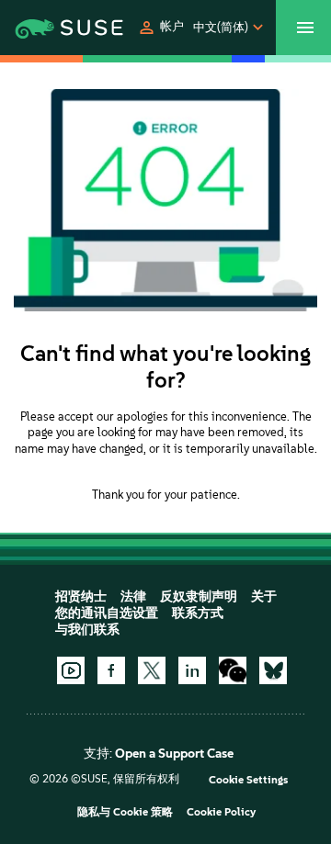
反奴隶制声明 (198, 596)
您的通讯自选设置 (106, 613)
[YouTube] (71, 670)
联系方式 (197, 613)
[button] (160, 27)
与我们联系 (87, 629)
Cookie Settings (248, 779)
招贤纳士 (81, 596)
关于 (264, 596)
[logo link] (44, 27)
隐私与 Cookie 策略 (125, 811)
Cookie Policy (221, 811)
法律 (133, 596)
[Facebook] (111, 670)
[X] (152, 670)
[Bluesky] (273, 670)
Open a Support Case (174, 753)
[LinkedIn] (192, 670)
